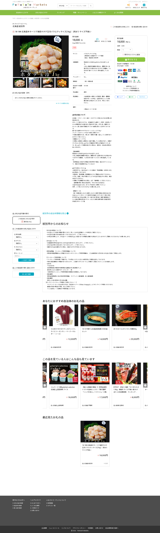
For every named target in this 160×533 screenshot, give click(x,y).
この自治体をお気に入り (121, 27)
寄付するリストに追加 (132, 54)
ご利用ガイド (35, 508)
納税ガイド (99, 12)
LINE (132, 97)
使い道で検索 (26, 274)
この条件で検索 (26, 260)
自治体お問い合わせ (140, 27)
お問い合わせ (35, 510)
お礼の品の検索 (18, 503)
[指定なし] (26, 249)
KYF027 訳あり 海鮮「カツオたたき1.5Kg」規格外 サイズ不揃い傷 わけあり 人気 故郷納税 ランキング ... (126, 389)
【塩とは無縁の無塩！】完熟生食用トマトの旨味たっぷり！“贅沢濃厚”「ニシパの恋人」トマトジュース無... (94, 389)
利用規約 (90, 528)
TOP (14, 18)
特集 (80, 12)
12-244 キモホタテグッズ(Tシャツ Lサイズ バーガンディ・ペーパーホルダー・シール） (63, 331)
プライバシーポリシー (79, 528)
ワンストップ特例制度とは (131, 88)
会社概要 (44, 528)
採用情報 (50, 503)
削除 (106, 463)
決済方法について (131, 86)
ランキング (61, 12)
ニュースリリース (54, 528)
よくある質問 (118, 12)
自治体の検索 (18, 505)
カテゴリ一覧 (51, 505)
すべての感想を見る (63, 103)
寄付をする (132, 59)
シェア (121, 97)
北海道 (31, 18)
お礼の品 (41, 12)
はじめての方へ (36, 503)
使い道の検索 (18, 508)
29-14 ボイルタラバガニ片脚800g (125, 329)
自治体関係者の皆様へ (111, 528)
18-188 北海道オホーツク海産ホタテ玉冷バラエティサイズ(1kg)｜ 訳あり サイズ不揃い (94, 447)
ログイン (144, 1)
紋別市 (37, 18)
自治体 (22, 12)
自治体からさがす (22, 18)
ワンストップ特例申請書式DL (131, 90)
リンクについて (66, 528)
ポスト (143, 97)
